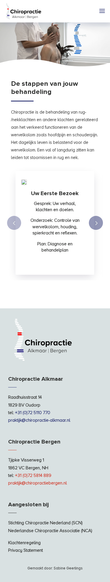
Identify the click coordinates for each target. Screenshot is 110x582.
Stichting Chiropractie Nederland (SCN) (45, 523)
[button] (96, 223)
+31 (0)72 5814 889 (33, 475)
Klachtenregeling (24, 543)
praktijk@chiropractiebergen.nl (37, 483)
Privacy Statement (25, 550)
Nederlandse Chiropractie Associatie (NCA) (50, 531)
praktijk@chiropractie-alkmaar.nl (39, 420)
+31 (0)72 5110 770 (32, 412)
